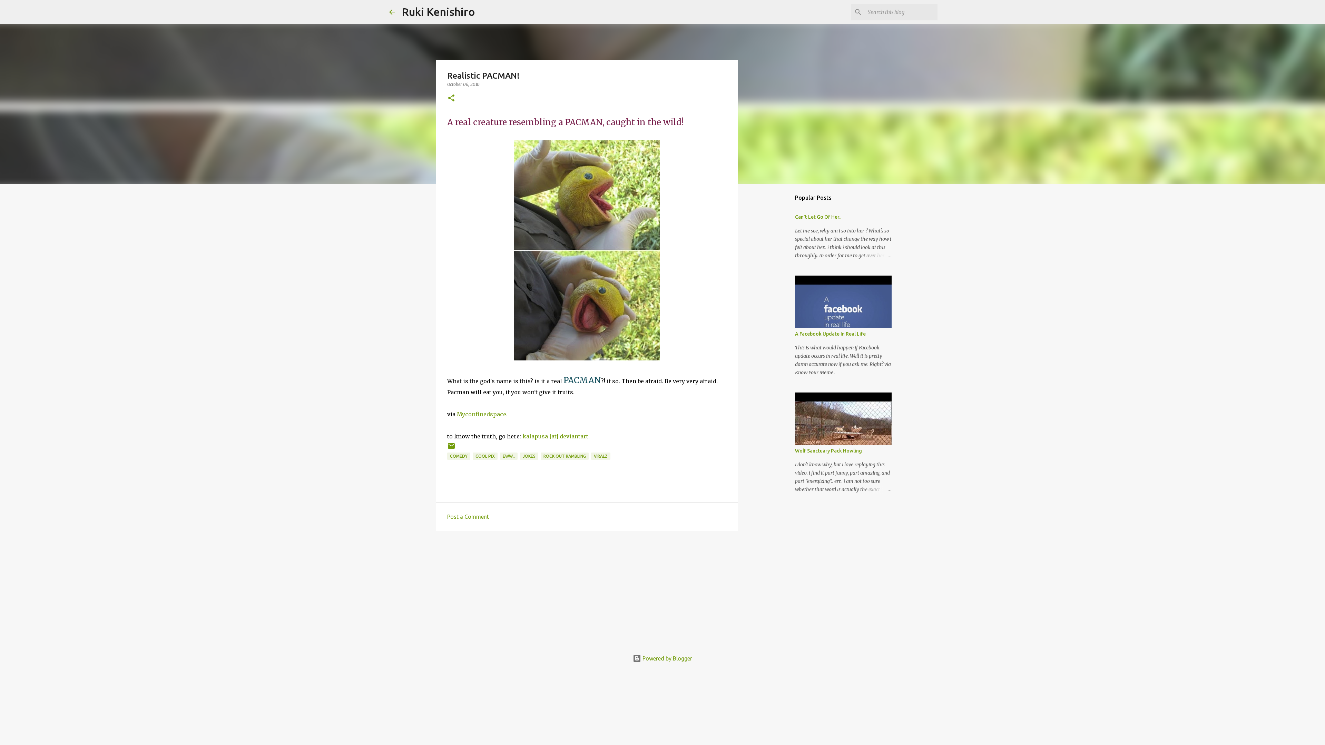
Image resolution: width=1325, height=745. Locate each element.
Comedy (459, 456)
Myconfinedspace (481, 414)
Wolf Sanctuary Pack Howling (828, 451)
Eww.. (509, 456)
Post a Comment (468, 517)
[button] (451, 98)
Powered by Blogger (666, 658)
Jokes (529, 456)
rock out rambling (564, 456)
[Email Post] (451, 448)
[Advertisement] (586, 589)
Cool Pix (485, 456)
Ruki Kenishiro (438, 12)
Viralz (601, 456)
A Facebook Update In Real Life (830, 334)
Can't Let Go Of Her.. (818, 217)
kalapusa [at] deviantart (555, 436)
